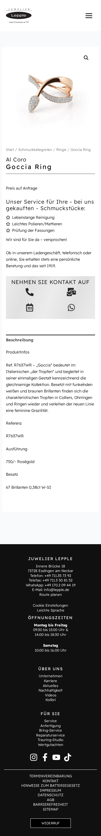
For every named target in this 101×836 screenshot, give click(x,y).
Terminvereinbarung (50, 776)
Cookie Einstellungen (50, 605)
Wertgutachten (50, 744)
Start (10, 149)
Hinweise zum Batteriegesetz (50, 785)
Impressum (50, 790)
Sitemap (50, 809)
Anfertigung (50, 725)
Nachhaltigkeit (50, 690)
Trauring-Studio (50, 740)
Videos (50, 695)
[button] (86, 58)
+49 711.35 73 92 (57, 575)
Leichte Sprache (50, 610)
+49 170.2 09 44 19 (60, 585)
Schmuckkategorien (35, 149)
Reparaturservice (50, 735)
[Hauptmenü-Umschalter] (89, 15)
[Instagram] (34, 757)
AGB (50, 800)
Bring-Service (50, 730)
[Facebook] (45, 757)
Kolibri (51, 700)
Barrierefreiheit (50, 804)
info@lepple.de (56, 589)
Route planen (50, 594)
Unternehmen (50, 676)
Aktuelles (50, 685)
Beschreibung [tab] (19, 339)
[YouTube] (56, 757)
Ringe (61, 149)
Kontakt (50, 781)
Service (50, 721)
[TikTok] (68, 757)
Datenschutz (51, 795)
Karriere (50, 681)
